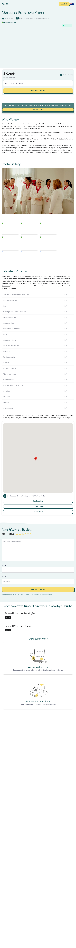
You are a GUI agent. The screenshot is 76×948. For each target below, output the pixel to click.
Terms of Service (43, 594)
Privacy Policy (33, 594)
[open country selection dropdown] (72, 4)
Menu (8, 4)
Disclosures (6, 286)
